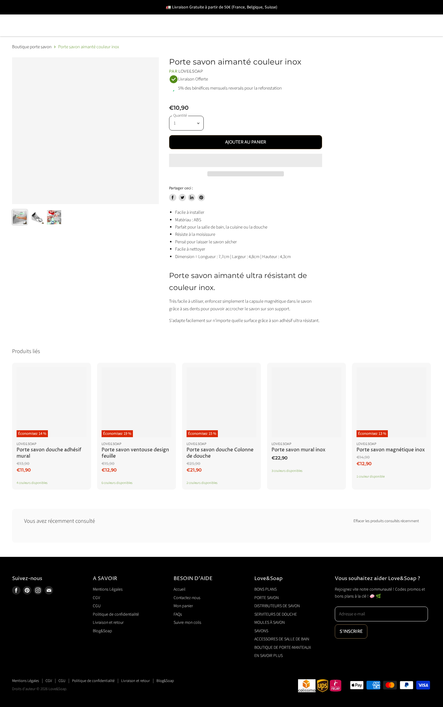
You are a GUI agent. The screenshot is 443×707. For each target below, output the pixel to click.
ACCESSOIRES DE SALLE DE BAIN (390, 17)
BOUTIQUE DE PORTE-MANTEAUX (54, 34)
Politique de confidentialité (116, 614)
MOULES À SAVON (281, 17)
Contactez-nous (187, 598)
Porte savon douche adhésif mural (49, 453)
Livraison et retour (108, 623)
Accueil (179, 589)
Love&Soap (190, 71)
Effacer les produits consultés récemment (386, 521)
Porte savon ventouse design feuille (135, 453)
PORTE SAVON (75, 17)
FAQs (178, 614)
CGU (97, 606)
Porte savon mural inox (298, 450)
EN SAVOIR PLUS (125, 34)
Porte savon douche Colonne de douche (220, 453)
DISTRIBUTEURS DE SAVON (139, 17)
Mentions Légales (108, 589)
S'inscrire (351, 631)
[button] (245, 160)
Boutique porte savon (32, 46)
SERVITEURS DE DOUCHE (215, 17)
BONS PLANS (28, 17)
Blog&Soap (102, 631)
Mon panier (183, 606)
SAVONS (326, 17)
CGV (96, 598)
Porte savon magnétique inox (391, 450)
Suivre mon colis (187, 623)
